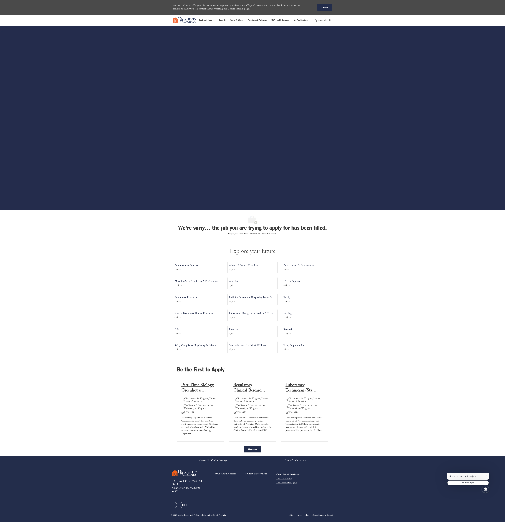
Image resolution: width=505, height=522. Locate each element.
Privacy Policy (303, 515)
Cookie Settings (236, 9)
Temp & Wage (236, 20)
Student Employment (256, 474)
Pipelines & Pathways (257, 20)
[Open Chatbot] (485, 489)
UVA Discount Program (286, 483)
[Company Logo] (184, 20)
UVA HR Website (284, 479)
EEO (291, 515)
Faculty (222, 20)
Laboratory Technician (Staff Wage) (300, 388)
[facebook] (174, 505)
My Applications (301, 20)
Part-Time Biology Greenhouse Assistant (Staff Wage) (197, 388)
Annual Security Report (322, 515)
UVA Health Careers (280, 20)
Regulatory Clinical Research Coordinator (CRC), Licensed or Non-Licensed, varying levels (248, 388)
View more (252, 449)
